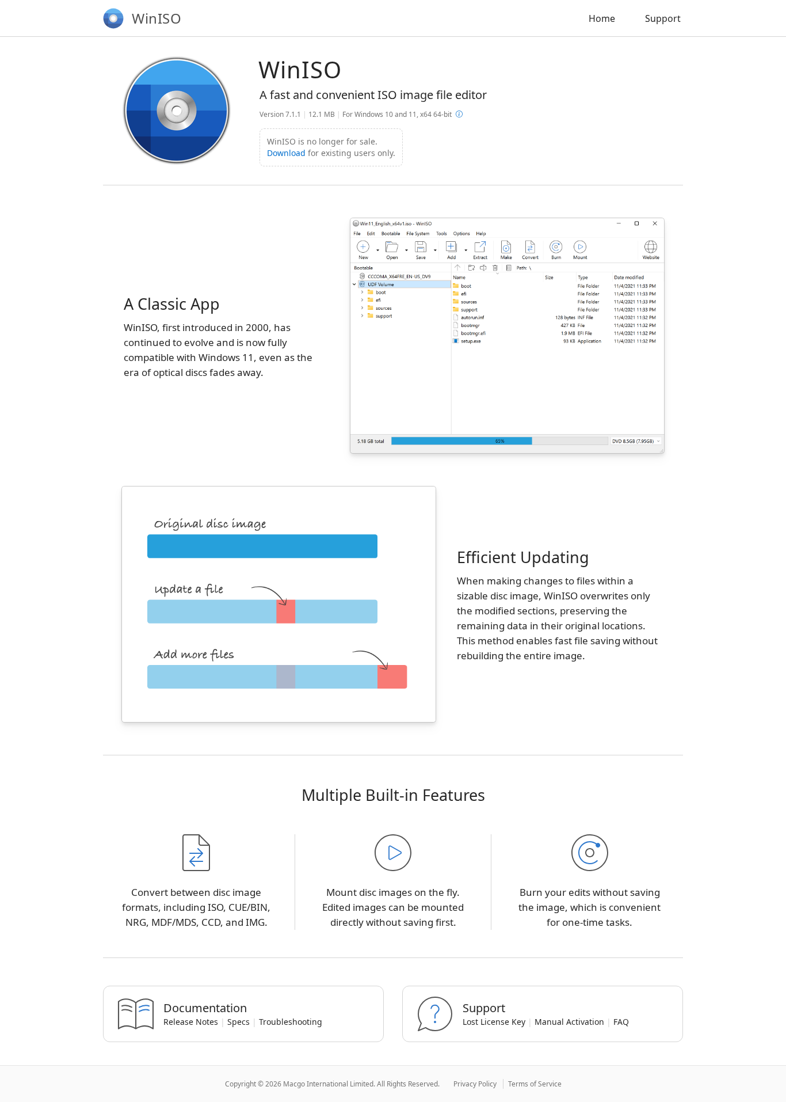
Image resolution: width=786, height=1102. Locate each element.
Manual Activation (569, 1021)
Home (602, 18)
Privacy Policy (475, 1084)
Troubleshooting (290, 1021)
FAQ (621, 1021)
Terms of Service (535, 1084)
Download (286, 152)
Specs (238, 1021)
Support (663, 18)
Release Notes (190, 1021)
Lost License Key (494, 1021)
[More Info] (459, 114)
